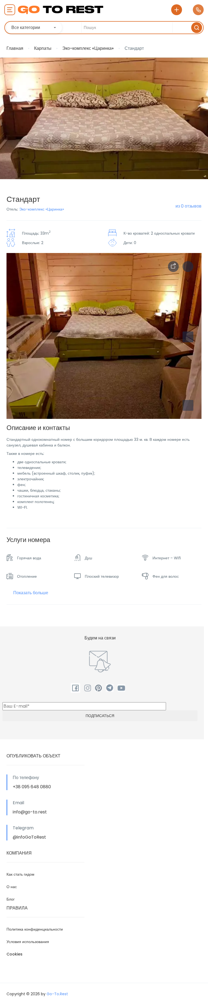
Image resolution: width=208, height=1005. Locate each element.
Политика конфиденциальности (34, 929)
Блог (10, 899)
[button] (188, 405)
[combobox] (34, 28)
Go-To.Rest (57, 994)
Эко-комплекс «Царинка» (88, 48)
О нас (11, 886)
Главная (14, 48)
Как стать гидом (20, 874)
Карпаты (42, 48)
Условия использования (27, 941)
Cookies (14, 954)
